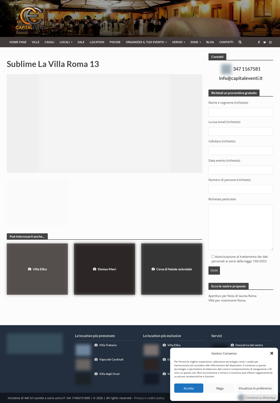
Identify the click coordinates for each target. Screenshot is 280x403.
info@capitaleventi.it (241, 78)
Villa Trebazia (108, 345)
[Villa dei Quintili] (151, 379)
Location (97, 42)
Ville (35, 42)
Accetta (189, 388)
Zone (194, 42)
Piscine (115, 42)
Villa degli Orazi (109, 373)
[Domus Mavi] (151, 364)
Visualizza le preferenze (255, 388)
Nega (219, 388)
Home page (17, 42)
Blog (210, 42)
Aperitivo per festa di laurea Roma (232, 296)
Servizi (177, 42)
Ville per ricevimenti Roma (227, 300)
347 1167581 (247, 69)
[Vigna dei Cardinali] (83, 364)
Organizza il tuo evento (145, 42)
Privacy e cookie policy (149, 398)
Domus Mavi (107, 269)
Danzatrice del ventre (249, 345)
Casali (49, 42)
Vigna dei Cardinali (111, 359)
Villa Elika (40, 269)
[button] (272, 353)
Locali (65, 42)
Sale (81, 42)
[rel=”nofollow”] (259, 42)
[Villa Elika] (151, 350)
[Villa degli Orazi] (83, 379)
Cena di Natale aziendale (174, 269)
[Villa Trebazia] (83, 350)
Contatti (226, 42)
